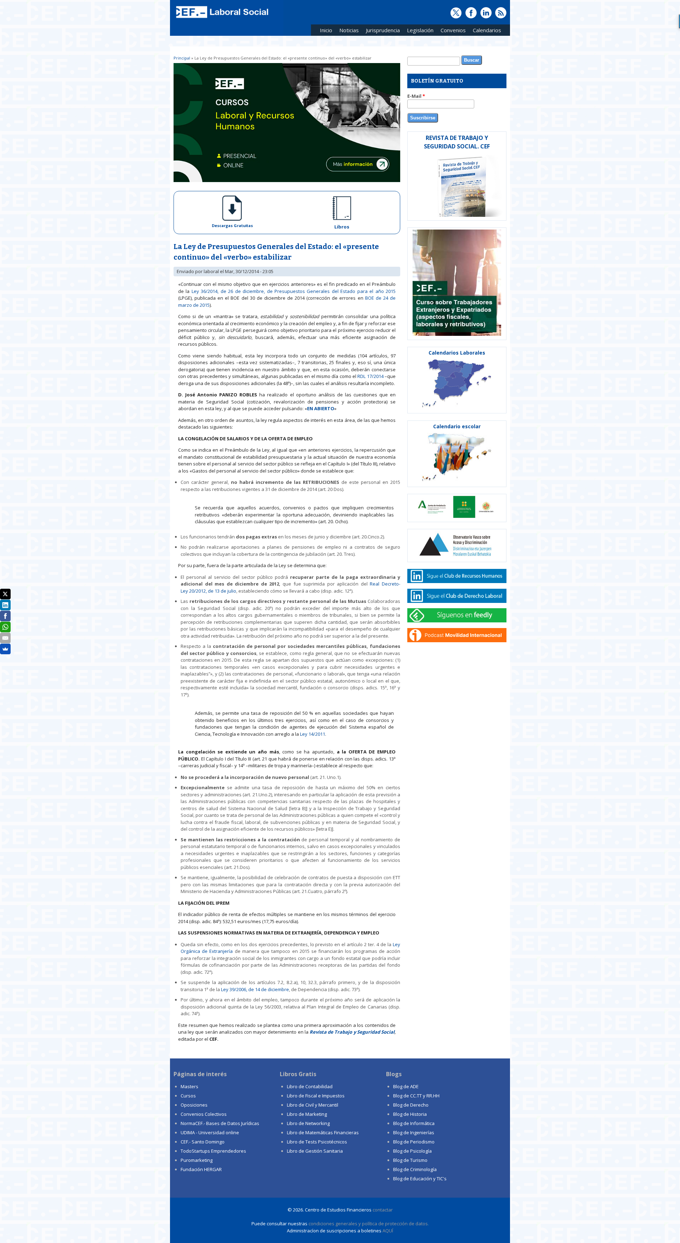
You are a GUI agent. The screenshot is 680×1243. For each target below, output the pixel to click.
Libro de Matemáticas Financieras (323, 1132)
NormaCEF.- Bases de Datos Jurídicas (220, 1123)
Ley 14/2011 (312, 734)
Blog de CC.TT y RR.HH (416, 1095)
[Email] (5, 638)
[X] (5, 594)
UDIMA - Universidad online (210, 1132)
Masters (189, 1086)
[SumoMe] (5, 649)
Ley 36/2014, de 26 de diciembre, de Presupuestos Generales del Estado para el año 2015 (294, 291)
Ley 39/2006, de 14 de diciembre (255, 989)
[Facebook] (5, 616)
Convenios (451, 31)
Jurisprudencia (381, 31)
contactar (383, 1210)
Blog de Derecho (411, 1105)
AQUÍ (387, 1230)
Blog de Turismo (410, 1160)
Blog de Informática (414, 1123)
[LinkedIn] (5, 605)
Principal (182, 58)
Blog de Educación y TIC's (420, 1178)
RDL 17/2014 (370, 376)
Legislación (418, 31)
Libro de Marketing (307, 1114)
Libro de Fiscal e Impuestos (316, 1095)
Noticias (349, 30)
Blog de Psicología (412, 1151)
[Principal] (221, 18)
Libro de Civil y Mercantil (312, 1105)
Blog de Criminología (415, 1169)
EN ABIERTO (320, 408)
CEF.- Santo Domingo (203, 1142)
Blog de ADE (406, 1086)
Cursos (188, 1095)
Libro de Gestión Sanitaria (315, 1151)
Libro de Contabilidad (310, 1086)
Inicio (326, 30)
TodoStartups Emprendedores (213, 1151)
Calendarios (485, 31)
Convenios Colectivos (204, 1114)
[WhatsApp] (5, 627)
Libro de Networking (308, 1123)
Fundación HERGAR (201, 1169)
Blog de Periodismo (414, 1142)
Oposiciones (194, 1105)
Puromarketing (196, 1160)
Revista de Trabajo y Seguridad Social (352, 1032)
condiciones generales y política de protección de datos (368, 1223)
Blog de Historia (410, 1114)
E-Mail (416, 96)
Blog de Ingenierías (413, 1132)
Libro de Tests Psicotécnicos (317, 1142)
